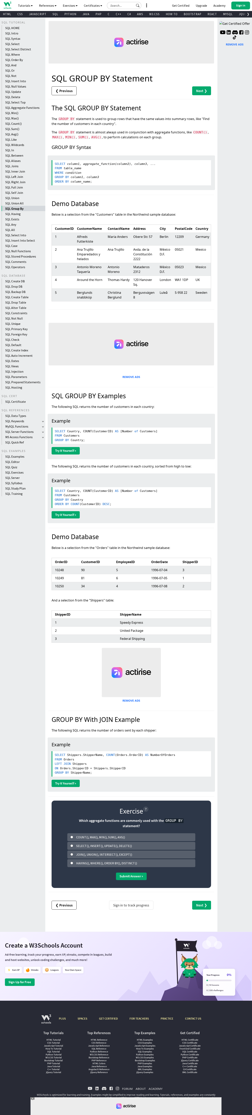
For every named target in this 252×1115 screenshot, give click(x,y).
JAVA (85, 14)
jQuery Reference (99, 1072)
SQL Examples (14, 456)
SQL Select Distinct (18, 49)
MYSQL (228, 14)
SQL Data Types (15, 416)
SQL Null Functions (18, 251)
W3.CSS (154, 14)
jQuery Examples (144, 1072)
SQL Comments (15, 262)
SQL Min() (11, 113)
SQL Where (12, 54)
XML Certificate (189, 1072)
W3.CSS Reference (99, 1054)
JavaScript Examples (144, 1045)
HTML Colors (99, 1063)
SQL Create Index (16, 350)
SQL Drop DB (13, 286)
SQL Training (14, 494)
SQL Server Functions (19, 432)
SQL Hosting (13, 387)
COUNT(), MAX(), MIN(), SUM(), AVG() (100, 837)
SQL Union (12, 198)
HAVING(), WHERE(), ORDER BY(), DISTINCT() (106, 863)
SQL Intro (11, 33)
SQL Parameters (16, 377)
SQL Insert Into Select (20, 240)
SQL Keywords (14, 421)
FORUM (127, 1089)
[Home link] (7, 5)
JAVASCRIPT (37, 14)
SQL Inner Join (15, 171)
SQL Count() (13, 124)
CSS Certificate (189, 1042)
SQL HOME (12, 28)
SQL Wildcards (14, 145)
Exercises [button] (69, 5)
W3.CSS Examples (145, 1057)
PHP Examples (145, 1063)
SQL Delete (12, 97)
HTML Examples (145, 1039)
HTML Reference (99, 1039)
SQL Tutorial (53, 1051)
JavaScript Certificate (190, 1045)
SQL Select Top (15, 102)
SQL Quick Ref (14, 442)
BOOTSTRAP (192, 14)
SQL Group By (14, 209)
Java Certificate (190, 1063)
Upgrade (201, 5)
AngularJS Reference (99, 1069)
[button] (137, 5)
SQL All (10, 230)
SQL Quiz (11, 467)
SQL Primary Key (16, 329)
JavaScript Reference (99, 1045)
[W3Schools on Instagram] (247, 33)
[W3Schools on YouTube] (222, 33)
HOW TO (172, 14)
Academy (219, 5)
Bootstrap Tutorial (53, 1060)
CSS (20, 14)
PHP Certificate (189, 1057)
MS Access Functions (19, 437)
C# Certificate (189, 1069)
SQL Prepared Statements (23, 382)
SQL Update (13, 92)
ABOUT (141, 1089)
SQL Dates (12, 361)
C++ (118, 14)
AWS (140, 14)
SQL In (9, 150)
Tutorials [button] (24, 5)
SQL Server (12, 478)
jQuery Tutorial (53, 1072)
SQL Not (11, 76)
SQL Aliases (13, 161)
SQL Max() (12, 118)
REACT (212, 14)
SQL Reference (99, 1048)
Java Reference (99, 1066)
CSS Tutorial (53, 1042)
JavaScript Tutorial (53, 1045)
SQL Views (12, 366)
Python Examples (145, 1054)
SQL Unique (12, 324)
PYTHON (70, 14)
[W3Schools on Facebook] (241, 33)
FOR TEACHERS (139, 1018)
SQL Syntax (12, 39)
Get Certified (180, 5)
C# (129, 14)
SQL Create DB (15, 281)
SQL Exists (12, 219)
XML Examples (145, 1069)
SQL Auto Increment (19, 356)
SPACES (82, 1018)
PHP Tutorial (53, 1063)
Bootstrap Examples (145, 1060)
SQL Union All (14, 203)
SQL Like (11, 139)
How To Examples (145, 1048)
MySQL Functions (16, 426)
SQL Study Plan (15, 488)
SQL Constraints (16, 313)
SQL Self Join (14, 193)
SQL (55, 14)
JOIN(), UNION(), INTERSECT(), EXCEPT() (104, 854)
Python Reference (99, 1051)
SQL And (10, 65)
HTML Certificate (190, 1039)
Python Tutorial (53, 1054)
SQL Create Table (17, 297)
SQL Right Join (15, 182)
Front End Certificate (190, 1048)
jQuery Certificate (190, 1060)
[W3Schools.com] (46, 1021)
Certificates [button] (92, 5)
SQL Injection (14, 371)
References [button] (47, 5)
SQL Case (11, 246)
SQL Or (10, 70)
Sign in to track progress (131, 905)
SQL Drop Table (15, 302)
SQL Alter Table (15, 308)
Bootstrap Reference (99, 1057)
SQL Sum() (12, 129)
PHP (98, 14)
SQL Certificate (15, 402)
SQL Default (13, 345)
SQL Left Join (14, 177)
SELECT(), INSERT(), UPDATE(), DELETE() (104, 846)
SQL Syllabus (13, 483)
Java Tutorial (53, 1066)
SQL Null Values (15, 86)
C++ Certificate (190, 1066)
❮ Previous (64, 91)
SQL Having (13, 214)
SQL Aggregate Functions (22, 108)
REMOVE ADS (131, 377)
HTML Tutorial (53, 1039)
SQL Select (12, 44)
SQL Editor (12, 462)
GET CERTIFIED (108, 1018)
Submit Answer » (131, 876)
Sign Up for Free (19, 982)
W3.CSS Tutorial (53, 1057)
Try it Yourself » (65, 450)
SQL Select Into (15, 235)
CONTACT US (193, 1018)
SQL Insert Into (15, 81)
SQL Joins (12, 166)
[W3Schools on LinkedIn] (228, 33)
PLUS (62, 1018)
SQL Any (10, 224)
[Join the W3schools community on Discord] (235, 33)
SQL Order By (14, 60)
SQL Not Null (14, 318)
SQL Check (12, 340)
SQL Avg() (11, 134)
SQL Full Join (14, 187)
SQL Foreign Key (16, 334)
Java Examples (144, 1066)
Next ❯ (201, 91)
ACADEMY (155, 1089)
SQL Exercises (14, 472)
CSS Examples (145, 1042)
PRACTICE (167, 1018)
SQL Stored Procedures (20, 256)
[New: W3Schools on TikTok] (234, 37)
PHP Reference (99, 1060)
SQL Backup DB (15, 292)
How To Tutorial (53, 1048)
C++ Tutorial (53, 1069)
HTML (7, 14)
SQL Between (14, 155)
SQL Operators (15, 267)
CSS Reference (99, 1042)
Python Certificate (190, 1054)
